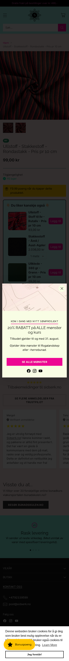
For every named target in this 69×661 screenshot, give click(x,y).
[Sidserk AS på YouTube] (40, 371)
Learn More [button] (49, 645)
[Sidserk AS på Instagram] (34, 371)
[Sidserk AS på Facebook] (28, 371)
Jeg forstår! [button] (34, 654)
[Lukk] (61, 288)
